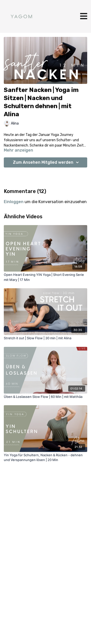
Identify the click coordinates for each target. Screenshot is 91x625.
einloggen (14, 201)
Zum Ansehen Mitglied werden (43, 162)
